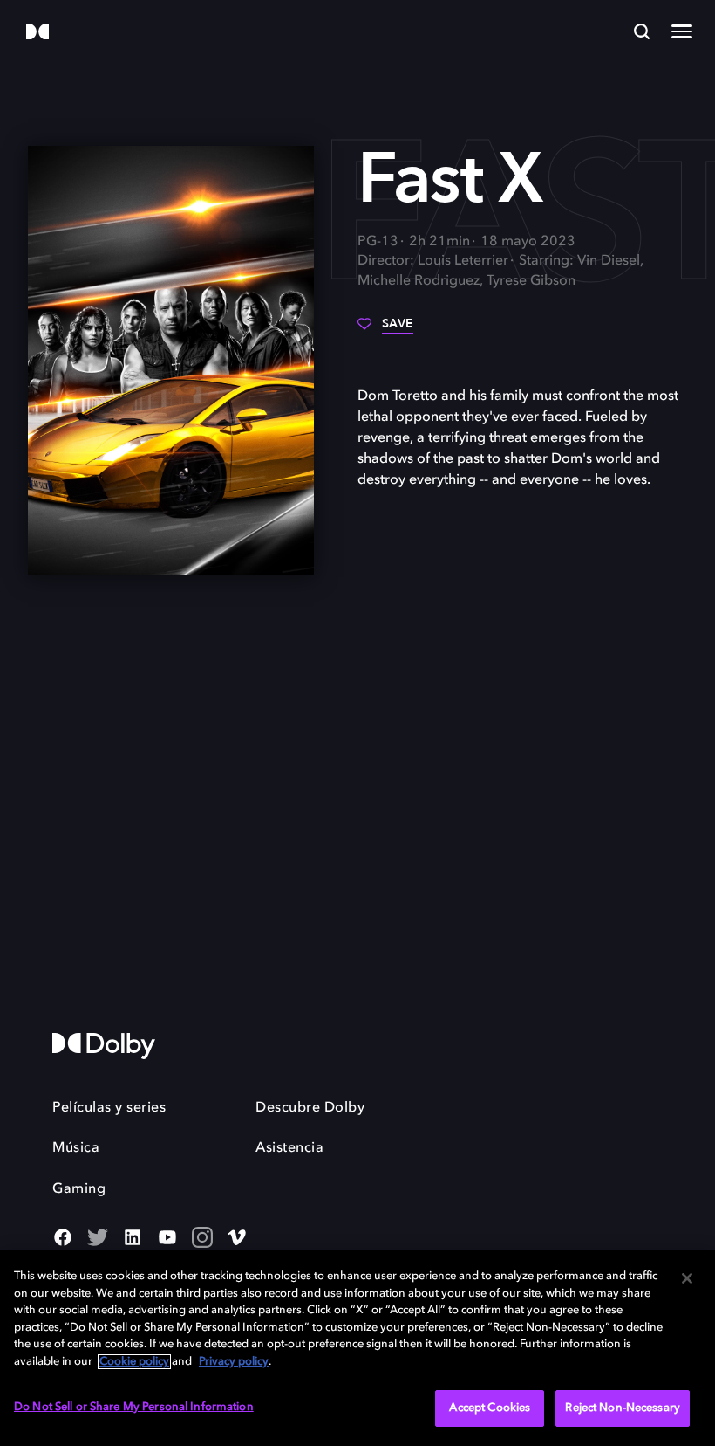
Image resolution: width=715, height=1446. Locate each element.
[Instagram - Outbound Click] (202, 1239)
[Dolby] (37, 33)
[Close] (687, 1278)
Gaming (79, 1189)
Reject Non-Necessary (622, 1408)
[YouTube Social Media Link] (167, 1239)
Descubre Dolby (309, 1108)
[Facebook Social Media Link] (62, 1239)
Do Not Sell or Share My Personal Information (134, 1407)
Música (75, 1148)
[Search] (642, 31)
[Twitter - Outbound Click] (97, 1239)
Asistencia (289, 1148)
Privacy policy (234, 1361)
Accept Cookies (489, 1408)
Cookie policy (134, 1361)
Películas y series (109, 1108)
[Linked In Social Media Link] (132, 1239)
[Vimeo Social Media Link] (237, 1239)
